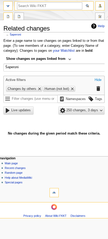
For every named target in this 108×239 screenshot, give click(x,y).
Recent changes (15, 168)
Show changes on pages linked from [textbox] (36, 59)
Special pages (14, 182)
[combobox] (38, 59)
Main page (11, 163)
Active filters (16, 80)
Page (8, 17)
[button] (98, 80)
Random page (14, 172)
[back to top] (54, 192)
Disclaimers (78, 215)
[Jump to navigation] (8, 5)
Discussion (19, 17)
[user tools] (100, 5)
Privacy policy (32, 215)
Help (101, 26)
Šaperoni (15, 34)
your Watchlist (64, 51)
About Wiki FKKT (56, 215)
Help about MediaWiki (18, 177)
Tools (99, 17)
